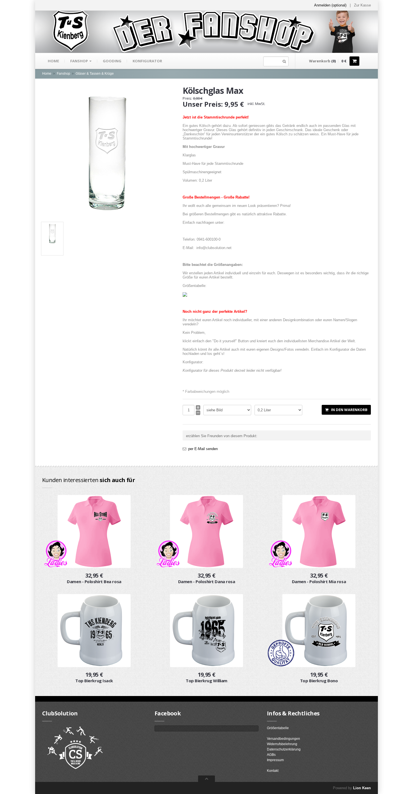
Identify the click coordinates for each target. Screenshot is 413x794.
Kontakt (272, 771)
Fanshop (79, 60)
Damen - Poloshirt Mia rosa (319, 581)
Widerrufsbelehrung (282, 744)
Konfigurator (147, 60)
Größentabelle (278, 728)
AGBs (271, 755)
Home (53, 60)
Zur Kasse (362, 5)
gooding (112, 60)
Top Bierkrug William (206, 680)
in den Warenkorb (347, 409)
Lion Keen (362, 788)
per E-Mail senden (203, 449)
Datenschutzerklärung (284, 749)
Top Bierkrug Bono (319, 680)
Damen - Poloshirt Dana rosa (206, 581)
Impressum (275, 760)
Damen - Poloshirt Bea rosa (94, 581)
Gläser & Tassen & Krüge (95, 74)
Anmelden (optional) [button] (330, 5)
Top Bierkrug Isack (94, 680)
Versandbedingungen (283, 739)
